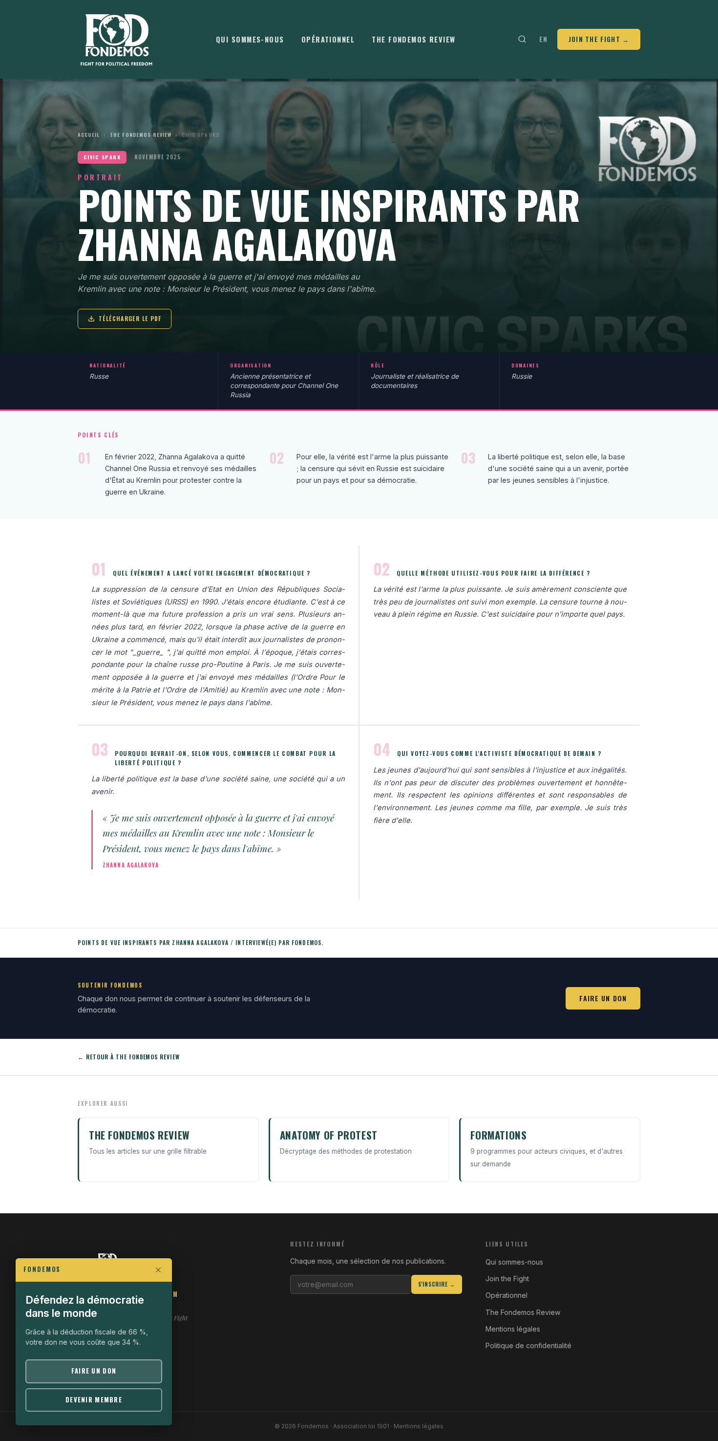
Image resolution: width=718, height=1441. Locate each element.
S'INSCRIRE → (436, 1284)
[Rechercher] (522, 39)
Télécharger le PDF (130, 318)
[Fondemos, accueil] (117, 39)
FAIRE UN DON (93, 1371)
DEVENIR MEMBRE (93, 1399)
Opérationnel (328, 39)
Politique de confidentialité (528, 1345)
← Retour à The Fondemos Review (129, 1057)
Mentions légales (513, 1329)
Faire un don (603, 998)
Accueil (89, 134)
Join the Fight (507, 1278)
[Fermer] (158, 1270)
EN (543, 39)
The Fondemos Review (413, 39)
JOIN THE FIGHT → (599, 39)
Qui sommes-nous (250, 39)
